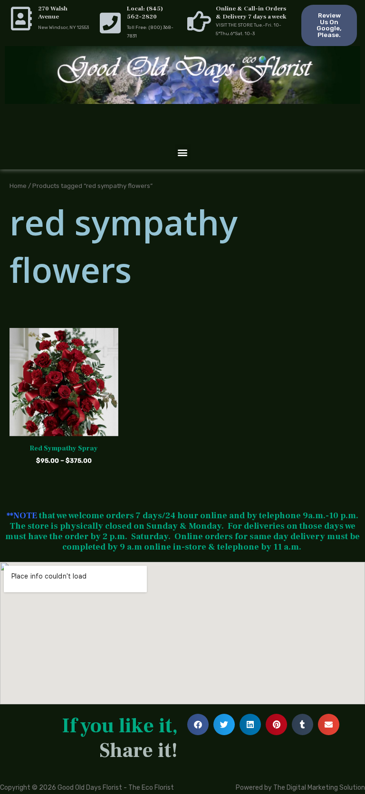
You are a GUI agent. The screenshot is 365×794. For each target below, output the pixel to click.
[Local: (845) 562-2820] (110, 23)
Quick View (64, 428)
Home (18, 185)
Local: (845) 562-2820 (145, 12)
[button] (183, 152)
